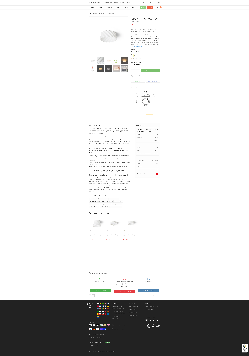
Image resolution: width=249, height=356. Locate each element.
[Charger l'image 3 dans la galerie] (108, 60)
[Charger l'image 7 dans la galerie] (100, 68)
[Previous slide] (90, 36)
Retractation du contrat (118, 313)
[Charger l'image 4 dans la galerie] (116, 60)
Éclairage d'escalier (94, 204)
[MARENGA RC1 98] (97, 223)
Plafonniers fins (109, 201)
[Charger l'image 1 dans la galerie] (92, 60)
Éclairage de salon (105, 206)
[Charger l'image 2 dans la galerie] (100, 60)
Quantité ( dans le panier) (138, 68)
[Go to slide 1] (153, 295)
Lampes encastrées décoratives (97, 201)
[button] (137, 2)
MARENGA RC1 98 (93, 232)
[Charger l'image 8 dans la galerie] (108, 68)
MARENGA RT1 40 (127, 232)
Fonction (134, 7)
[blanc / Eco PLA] (90, 230)
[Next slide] (126, 36)
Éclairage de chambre (105, 204)
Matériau (126, 7)
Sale (149, 7)
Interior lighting (93, 198)
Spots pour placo (119, 201)
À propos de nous (117, 306)
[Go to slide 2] (154, 295)
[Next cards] (93, 295)
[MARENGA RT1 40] (131, 223)
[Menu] (247, 344)
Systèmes (109, 7)
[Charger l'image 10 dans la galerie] (124, 68)
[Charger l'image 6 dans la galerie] (92, 68)
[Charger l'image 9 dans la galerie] (116, 68)
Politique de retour (117, 311)
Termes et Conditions (118, 308)
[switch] (244, 351)
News (142, 7)
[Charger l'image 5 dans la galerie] (124, 60)
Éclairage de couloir (116, 204)
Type (118, 7)
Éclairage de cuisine (94, 206)
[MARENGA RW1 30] (114, 223)
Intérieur (92, 7)
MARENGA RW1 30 (110, 232)
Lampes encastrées (102, 198)
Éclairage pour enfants (116, 206)
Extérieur (100, 7)
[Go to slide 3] (155, 295)
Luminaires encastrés (99, 13)
